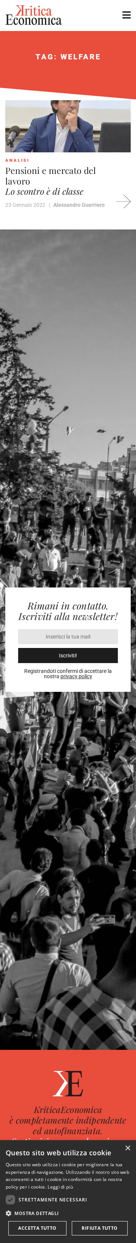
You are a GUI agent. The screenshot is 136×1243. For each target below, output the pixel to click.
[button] (68, 1213)
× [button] (127, 1148)
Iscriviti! (68, 655)
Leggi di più (60, 1187)
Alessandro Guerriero (79, 205)
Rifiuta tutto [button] (99, 1228)
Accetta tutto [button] (37, 1228)
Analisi (17, 160)
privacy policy (76, 676)
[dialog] (68, 1191)
